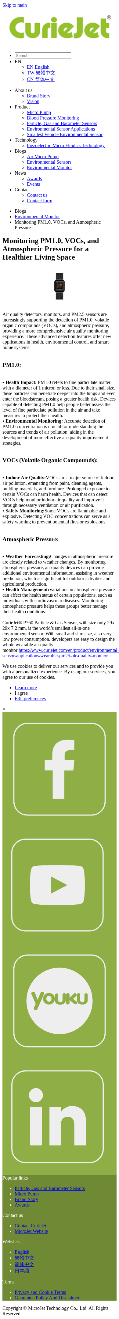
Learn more (26, 687)
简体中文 (24, 1264)
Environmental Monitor (49, 167)
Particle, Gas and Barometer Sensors (62, 123)
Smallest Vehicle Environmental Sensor (65, 134)
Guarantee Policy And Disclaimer (47, 1297)
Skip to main (14, 5)
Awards (34, 178)
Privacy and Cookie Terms (40, 1292)
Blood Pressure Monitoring (53, 117)
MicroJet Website (31, 1231)
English (22, 1252)
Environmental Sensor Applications (61, 128)
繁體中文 (24, 1257)
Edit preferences (30, 698)
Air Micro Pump (43, 156)
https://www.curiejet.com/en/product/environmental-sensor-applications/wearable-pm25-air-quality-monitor (60, 653)
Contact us (37, 195)
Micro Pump (39, 112)
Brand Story (38, 95)
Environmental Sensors (49, 162)
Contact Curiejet (30, 1225)
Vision (33, 101)
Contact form (39, 200)
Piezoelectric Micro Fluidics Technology (66, 145)
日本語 (22, 1270)
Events (33, 184)
